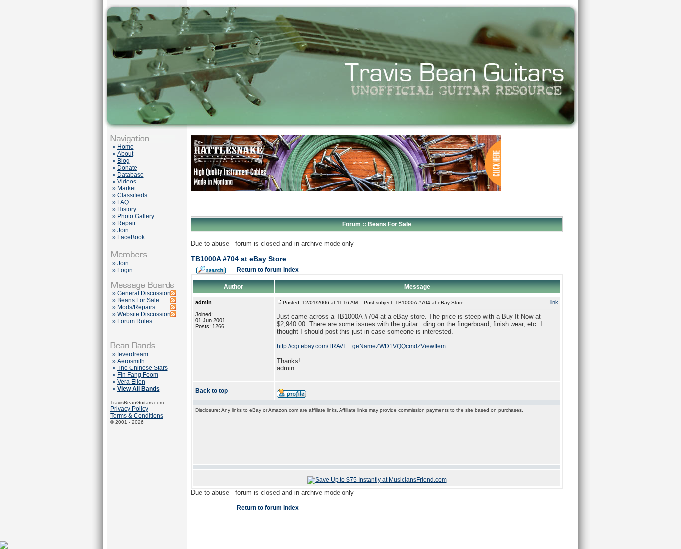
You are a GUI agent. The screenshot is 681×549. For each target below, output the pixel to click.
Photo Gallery (135, 216)
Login (125, 270)
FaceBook (131, 237)
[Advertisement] (376, 439)
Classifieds (132, 195)
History (126, 209)
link (554, 302)
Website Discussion (143, 314)
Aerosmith (131, 361)
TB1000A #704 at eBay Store (238, 259)
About (125, 153)
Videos (126, 181)
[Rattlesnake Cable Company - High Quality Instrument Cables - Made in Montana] (346, 214)
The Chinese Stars (142, 368)
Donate (127, 167)
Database (130, 174)
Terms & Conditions (136, 415)
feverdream (132, 354)
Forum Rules (134, 321)
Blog (123, 160)
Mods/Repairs (136, 307)
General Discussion (143, 293)
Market (126, 188)
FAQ (123, 202)
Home (125, 146)
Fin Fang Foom (137, 374)
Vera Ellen (131, 381)
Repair (126, 223)
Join (123, 230)
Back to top (211, 390)
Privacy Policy (129, 408)
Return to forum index (268, 269)
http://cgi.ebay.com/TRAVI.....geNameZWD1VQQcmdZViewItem (361, 346)
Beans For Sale (138, 300)
